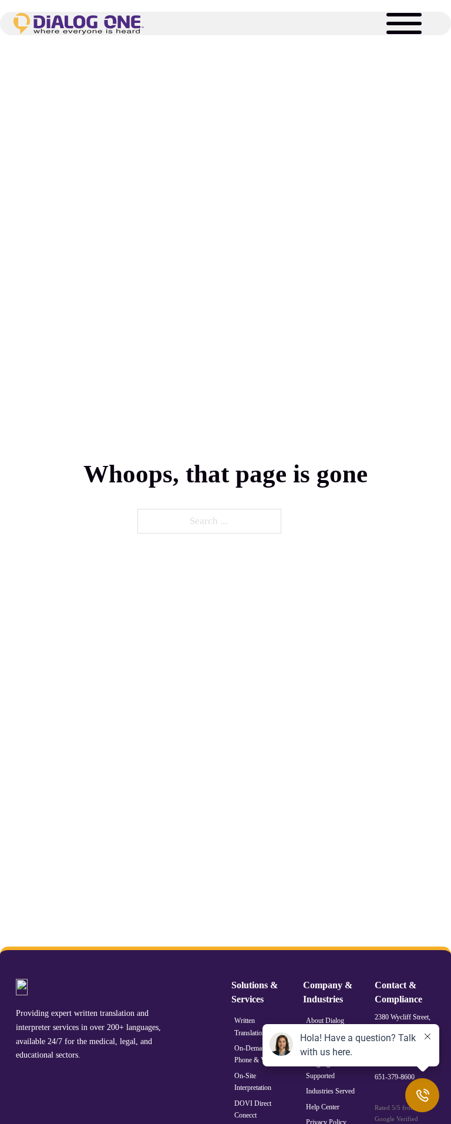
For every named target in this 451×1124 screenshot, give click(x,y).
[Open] (404, 23)
